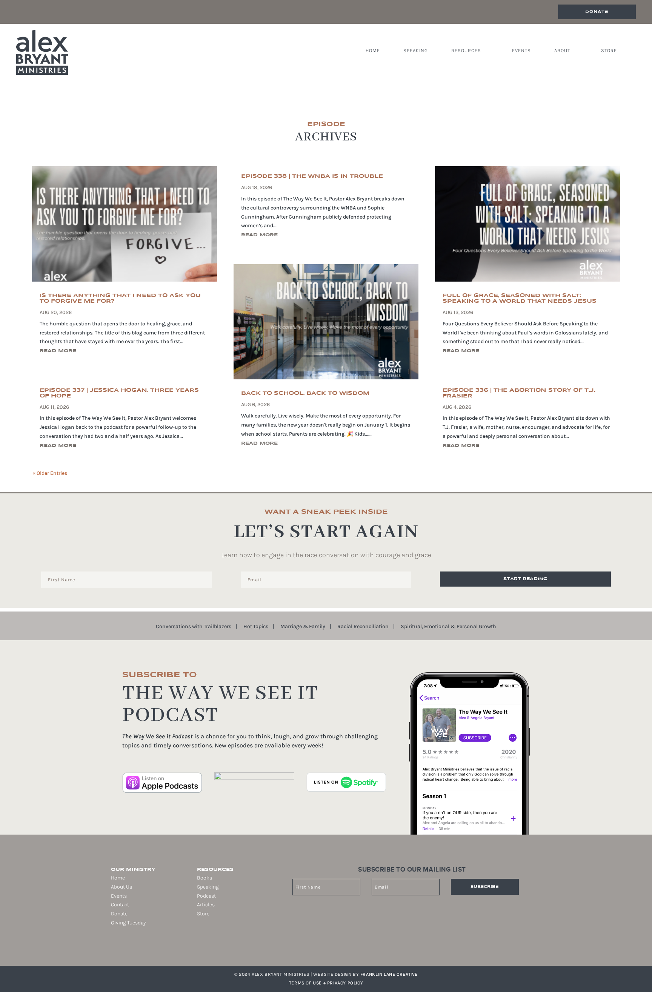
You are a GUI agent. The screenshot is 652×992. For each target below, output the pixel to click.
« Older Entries (49, 473)
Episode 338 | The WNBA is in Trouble (312, 176)
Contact (120, 904)
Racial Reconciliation (363, 627)
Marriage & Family (302, 627)
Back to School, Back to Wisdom (305, 393)
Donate (597, 12)
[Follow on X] (132, 947)
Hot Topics (255, 627)
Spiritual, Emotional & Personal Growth (448, 627)
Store (609, 50)
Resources (466, 50)
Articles (206, 904)
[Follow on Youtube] (142, 947)
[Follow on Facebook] (111, 947)
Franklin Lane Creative (389, 974)
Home (373, 50)
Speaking (415, 50)
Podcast (206, 896)
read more (58, 351)
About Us (121, 887)
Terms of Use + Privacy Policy (326, 983)
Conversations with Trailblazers (193, 627)
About (562, 50)
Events (521, 50)
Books (204, 878)
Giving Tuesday (128, 923)
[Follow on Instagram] (121, 947)
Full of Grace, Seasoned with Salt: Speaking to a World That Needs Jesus (520, 298)
